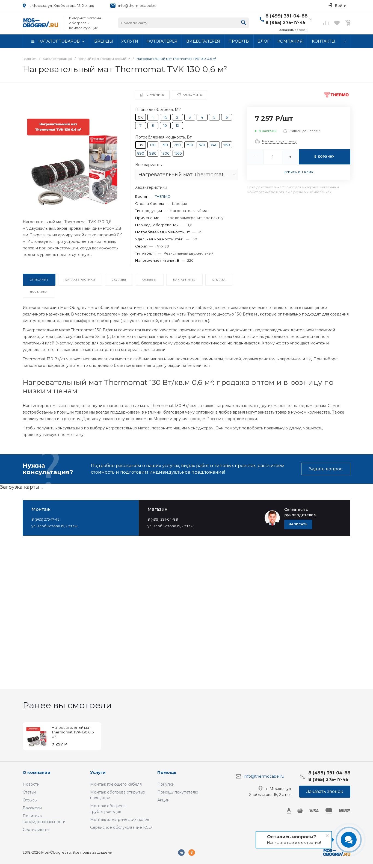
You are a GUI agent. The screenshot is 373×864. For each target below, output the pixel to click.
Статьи (29, 792)
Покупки (165, 784)
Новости (31, 784)
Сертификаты (36, 829)
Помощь (166, 772)
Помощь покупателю (177, 792)
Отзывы (30, 800)
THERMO (163, 196)
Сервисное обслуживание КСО (121, 827)
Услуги (98, 772)
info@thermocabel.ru (137, 5)
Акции (163, 800)
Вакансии (32, 808)
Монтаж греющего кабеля (116, 784)
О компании (37, 772)
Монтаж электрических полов (119, 819)
